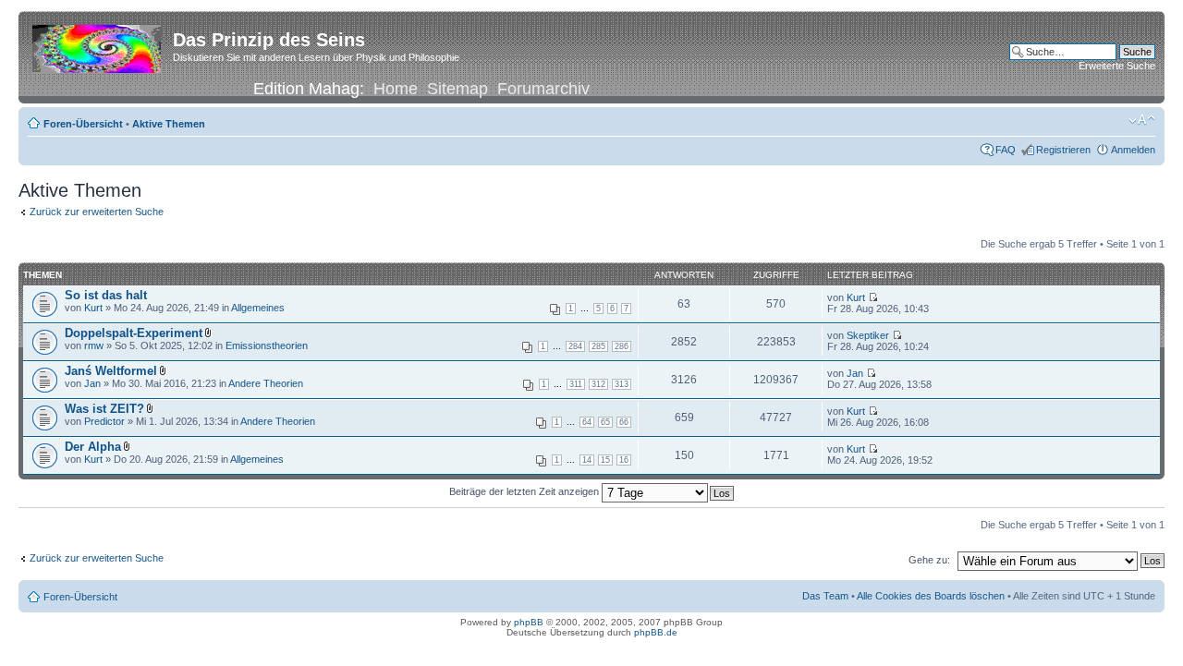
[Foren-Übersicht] (98, 45)
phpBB (528, 622)
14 (587, 460)
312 (598, 384)
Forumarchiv (543, 88)
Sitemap (457, 88)
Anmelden (1133, 149)
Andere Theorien (265, 383)
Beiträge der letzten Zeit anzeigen (525, 491)
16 (623, 460)
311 (575, 384)
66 (623, 422)
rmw (94, 345)
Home (395, 88)
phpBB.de (655, 632)
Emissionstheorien (267, 345)
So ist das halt (106, 295)
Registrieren (1063, 149)
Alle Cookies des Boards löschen (931, 595)
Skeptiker (868, 335)
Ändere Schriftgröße (1141, 120)
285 (598, 346)
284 (575, 346)
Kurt (93, 307)
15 (605, 460)
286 (621, 346)
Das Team (825, 595)
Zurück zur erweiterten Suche (97, 211)
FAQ (1005, 149)
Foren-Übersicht (83, 123)
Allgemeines (258, 307)
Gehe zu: (929, 559)
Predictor (104, 421)
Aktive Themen (168, 123)
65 (605, 422)
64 (587, 422)
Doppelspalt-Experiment (133, 333)
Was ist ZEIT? (104, 409)
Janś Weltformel (111, 371)
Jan (92, 383)
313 (621, 384)
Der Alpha (93, 447)
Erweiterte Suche (1117, 65)
